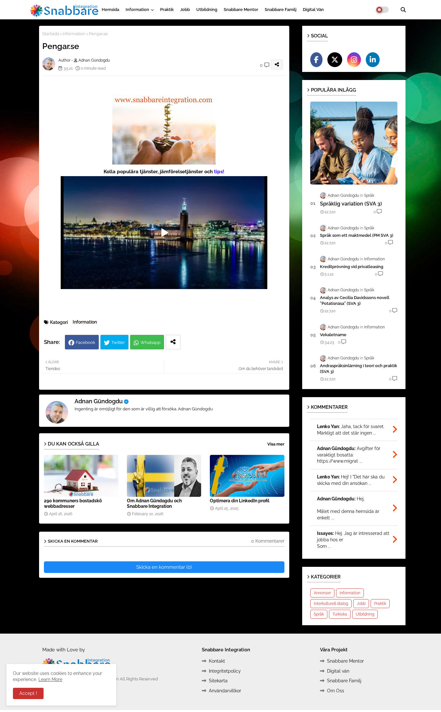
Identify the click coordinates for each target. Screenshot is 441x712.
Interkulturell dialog (331, 603)
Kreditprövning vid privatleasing (351, 266)
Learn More (50, 679)
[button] (403, 9)
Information (137, 9)
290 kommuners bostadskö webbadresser (73, 503)
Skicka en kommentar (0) (164, 567)
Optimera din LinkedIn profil (239, 500)
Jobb (185, 9)
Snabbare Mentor (241, 9)
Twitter (118, 342)
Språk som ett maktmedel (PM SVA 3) (356, 235)
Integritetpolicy (225, 671)
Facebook (85, 342)
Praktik (167, 9)
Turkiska (340, 614)
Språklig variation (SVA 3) (351, 204)
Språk (319, 614)
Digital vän (313, 9)
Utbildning (206, 9)
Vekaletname (333, 334)
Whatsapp (150, 342)
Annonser (322, 593)
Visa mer (275, 444)
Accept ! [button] (28, 693)
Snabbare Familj (280, 9)
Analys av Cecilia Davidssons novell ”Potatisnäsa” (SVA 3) (354, 300)
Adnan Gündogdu (99, 401)
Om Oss (335, 690)
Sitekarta (218, 680)
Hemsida (110, 9)
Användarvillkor (225, 690)
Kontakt (217, 661)
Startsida (50, 33)
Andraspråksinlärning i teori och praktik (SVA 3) (358, 368)
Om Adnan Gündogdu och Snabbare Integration (154, 503)
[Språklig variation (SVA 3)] (353, 143)
